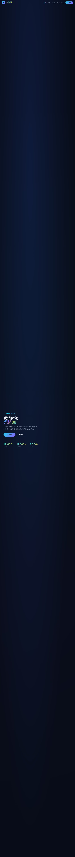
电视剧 (53, 2)
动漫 (62, 2)
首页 (45, 2)
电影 (49, 2)
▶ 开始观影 (9, 434)
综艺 (58, 2)
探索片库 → (21, 434)
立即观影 (69, 2)
